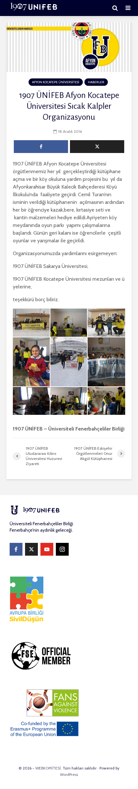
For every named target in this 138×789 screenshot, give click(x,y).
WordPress (69, 774)
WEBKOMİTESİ (48, 768)
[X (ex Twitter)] (31, 549)
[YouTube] (46, 549)
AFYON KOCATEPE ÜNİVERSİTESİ (55, 82)
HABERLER (96, 82)
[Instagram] (62, 549)
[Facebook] (16, 549)
